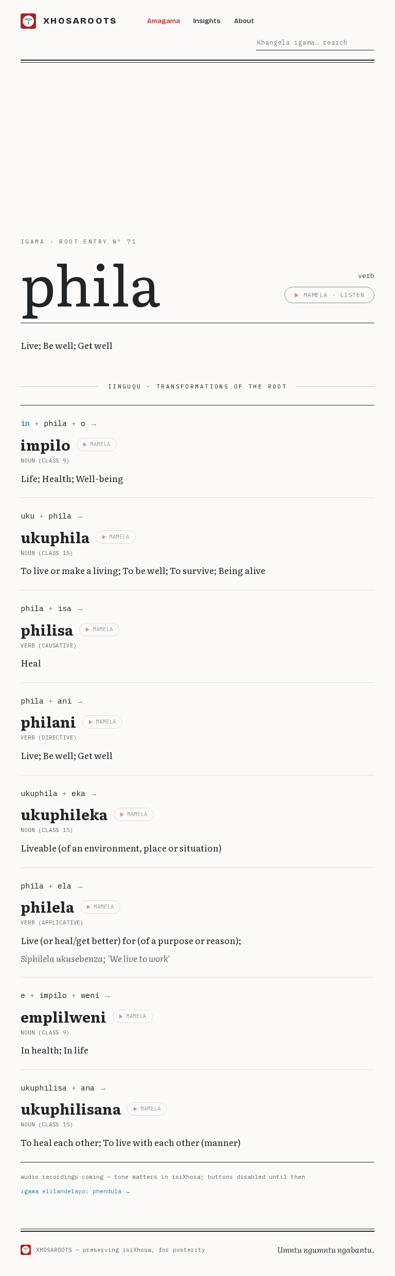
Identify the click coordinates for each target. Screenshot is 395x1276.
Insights (207, 20)
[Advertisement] (197, 140)
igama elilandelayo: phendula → (76, 1191)
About (244, 20)
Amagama (163, 20)
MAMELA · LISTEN (334, 295)
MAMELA (100, 444)
